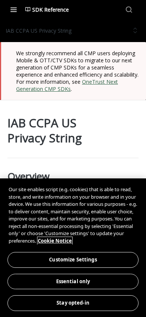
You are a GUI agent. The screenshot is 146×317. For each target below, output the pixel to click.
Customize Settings (73, 259)
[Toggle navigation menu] (13, 9)
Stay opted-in (73, 302)
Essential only (73, 281)
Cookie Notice (55, 240)
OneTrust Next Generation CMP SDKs (67, 85)
